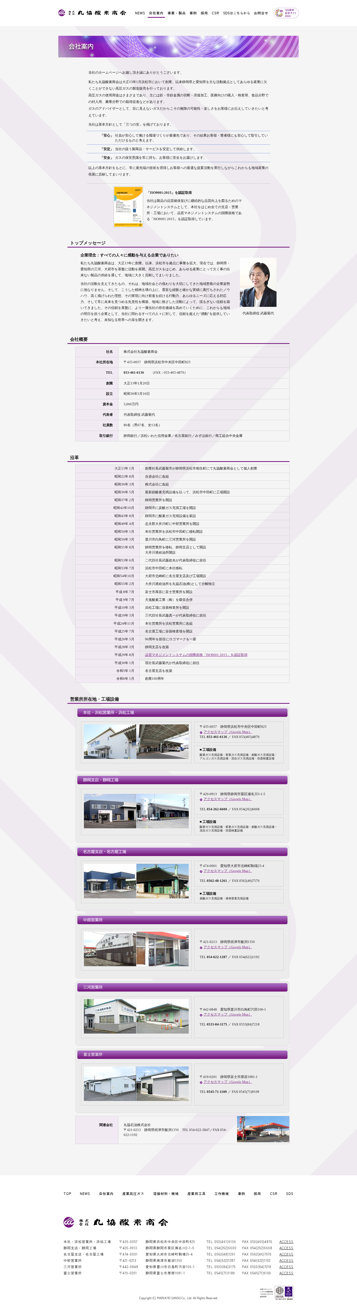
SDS (289, 1193)
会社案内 (156, 12)
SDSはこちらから (236, 12)
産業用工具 (196, 1193)
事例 (193, 12)
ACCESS (286, 1241)
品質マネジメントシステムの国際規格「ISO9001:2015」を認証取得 (196, 655)
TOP (67, 1193)
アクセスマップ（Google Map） (228, 732)
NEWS (140, 12)
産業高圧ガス (133, 1193)
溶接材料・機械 (166, 1193)
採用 (204, 12)
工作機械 (221, 1193)
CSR (215, 12)
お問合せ (261, 12)
